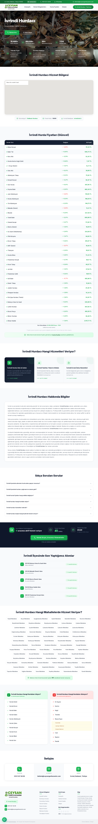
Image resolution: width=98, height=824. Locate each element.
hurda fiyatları (56, 335)
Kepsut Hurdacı (43, 808)
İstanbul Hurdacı (62, 798)
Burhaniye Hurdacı (44, 798)
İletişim (64, 7)
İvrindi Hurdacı (12, 801)
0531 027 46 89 (46, 1)
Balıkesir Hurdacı (32, 118)
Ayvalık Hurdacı (43, 796)
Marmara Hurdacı (44, 811)
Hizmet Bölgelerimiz (39, 7)
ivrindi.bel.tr (77, 118)
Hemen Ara (13, 32)
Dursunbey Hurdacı (44, 801)
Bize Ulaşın (28, 32)
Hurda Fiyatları (54, 7)
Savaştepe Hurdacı (44, 813)
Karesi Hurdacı (43, 806)
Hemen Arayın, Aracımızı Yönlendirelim (50, 537)
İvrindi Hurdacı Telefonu (84, 7)
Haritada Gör (33, 1)
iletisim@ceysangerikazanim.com (84, 1)
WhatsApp (59, 1)
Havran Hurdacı (43, 803)
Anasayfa (27, 7)
